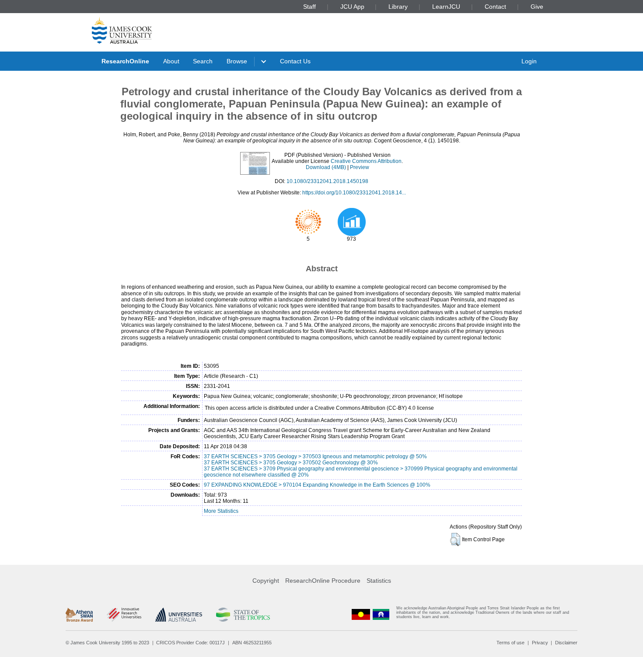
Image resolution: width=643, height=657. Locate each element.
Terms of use (510, 642)
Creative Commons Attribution (366, 161)
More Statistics (221, 511)
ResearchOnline (125, 61)
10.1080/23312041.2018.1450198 (327, 181)
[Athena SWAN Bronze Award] (79, 615)
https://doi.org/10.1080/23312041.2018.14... (354, 193)
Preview (359, 167)
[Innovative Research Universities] (124, 615)
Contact (495, 6)
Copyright (265, 580)
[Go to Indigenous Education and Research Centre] (360, 614)
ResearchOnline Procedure (322, 580)
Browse (237, 61)
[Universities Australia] (178, 615)
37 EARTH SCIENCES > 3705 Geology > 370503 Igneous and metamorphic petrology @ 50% (315, 456)
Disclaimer (566, 642)
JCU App (352, 6)
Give (537, 6)
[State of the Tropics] (242, 615)
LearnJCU (446, 6)
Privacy (540, 642)
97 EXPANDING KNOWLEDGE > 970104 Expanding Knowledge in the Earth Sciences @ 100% (317, 485)
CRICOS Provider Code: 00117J (190, 642)
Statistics (379, 580)
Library (398, 6)
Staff (309, 6)
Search (203, 61)
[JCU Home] (122, 30)
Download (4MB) (326, 167)
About (171, 61)
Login (529, 61)
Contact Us (295, 61)
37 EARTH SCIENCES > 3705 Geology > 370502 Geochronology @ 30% (291, 463)
